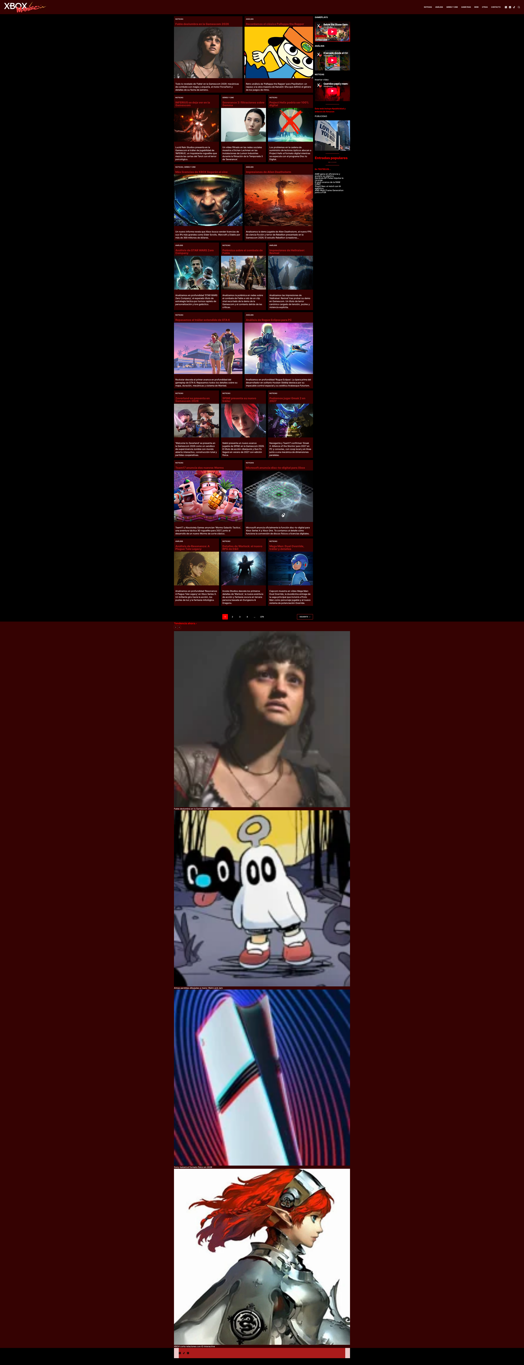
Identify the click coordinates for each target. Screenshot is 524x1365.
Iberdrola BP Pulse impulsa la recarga (329, 179)
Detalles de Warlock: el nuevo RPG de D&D (242, 548)
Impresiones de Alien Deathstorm (268, 172)
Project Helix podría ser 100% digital (289, 104)
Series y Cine (452, 7)
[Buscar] (519, 7)
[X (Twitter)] (506, 7)
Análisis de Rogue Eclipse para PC (269, 320)
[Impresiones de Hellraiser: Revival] (290, 272)
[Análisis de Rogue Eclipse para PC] (279, 348)
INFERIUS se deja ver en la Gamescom (192, 104)
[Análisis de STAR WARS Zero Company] (196, 272)
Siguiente (304, 617)
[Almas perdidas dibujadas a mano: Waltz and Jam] (262, 898)
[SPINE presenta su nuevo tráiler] (243, 420)
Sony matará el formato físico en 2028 (193, 1167)
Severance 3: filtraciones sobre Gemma (243, 104)
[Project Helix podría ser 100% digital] (290, 125)
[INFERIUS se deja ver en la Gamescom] (196, 125)
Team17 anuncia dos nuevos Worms (199, 467)
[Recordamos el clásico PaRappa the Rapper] (279, 52)
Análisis (439, 7)
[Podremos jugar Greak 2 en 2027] (290, 420)
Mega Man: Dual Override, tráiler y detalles (286, 548)
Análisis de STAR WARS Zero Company (194, 252)
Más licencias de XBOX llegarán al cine (201, 172)
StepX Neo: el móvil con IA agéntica (328, 187)
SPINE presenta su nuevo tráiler (239, 400)
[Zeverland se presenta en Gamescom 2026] (196, 420)
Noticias (428, 7)
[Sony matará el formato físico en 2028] (262, 1078)
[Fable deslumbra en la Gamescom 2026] (208, 52)
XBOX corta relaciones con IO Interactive (194, 1346)
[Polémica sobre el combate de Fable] (243, 272)
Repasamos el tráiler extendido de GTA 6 (202, 320)
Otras (485, 7)
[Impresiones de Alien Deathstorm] (279, 200)
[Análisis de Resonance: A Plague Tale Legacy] (196, 568)
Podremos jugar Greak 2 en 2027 (287, 400)
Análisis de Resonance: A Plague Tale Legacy (192, 548)
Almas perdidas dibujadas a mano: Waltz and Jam (198, 988)
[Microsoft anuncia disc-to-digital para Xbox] (279, 496)
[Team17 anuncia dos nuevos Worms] (208, 496)
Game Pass (466, 7)
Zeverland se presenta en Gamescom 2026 (192, 400)
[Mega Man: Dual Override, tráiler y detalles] (290, 568)
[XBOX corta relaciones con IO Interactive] (262, 1257)
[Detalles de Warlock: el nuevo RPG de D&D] (243, 568)
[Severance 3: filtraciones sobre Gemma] (243, 125)
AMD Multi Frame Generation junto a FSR (329, 191)
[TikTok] (514, 7)
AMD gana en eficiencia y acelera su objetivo (327, 175)
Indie (476, 7)
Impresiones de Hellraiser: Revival (287, 252)
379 (262, 617)
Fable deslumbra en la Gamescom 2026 (202, 24)
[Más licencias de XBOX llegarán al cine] (208, 200)
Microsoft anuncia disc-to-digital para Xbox (275, 467)
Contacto (496, 7)
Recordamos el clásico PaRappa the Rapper (275, 24)
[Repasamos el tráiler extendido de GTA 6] (208, 348)
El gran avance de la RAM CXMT (327, 183)
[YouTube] (510, 7)
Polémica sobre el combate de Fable (242, 252)
